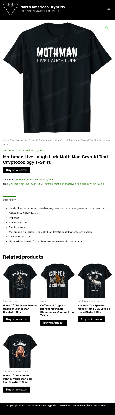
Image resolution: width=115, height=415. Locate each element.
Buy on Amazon (16, 170)
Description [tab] (9, 199)
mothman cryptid (63, 183)
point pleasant (81, 183)
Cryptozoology (16, 183)
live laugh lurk (33, 183)
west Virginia (97, 183)
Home (6, 140)
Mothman (9, 150)
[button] (106, 27)
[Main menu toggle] (108, 8)
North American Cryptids (43, 7)
